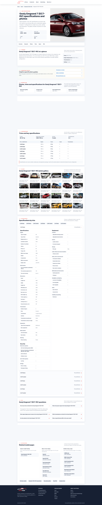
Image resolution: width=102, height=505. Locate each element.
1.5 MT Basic (22, 144)
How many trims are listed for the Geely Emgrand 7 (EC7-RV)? (32, 405)
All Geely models (23, 480)
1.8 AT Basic (22, 155)
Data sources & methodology (76, 493)
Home (18, 6)
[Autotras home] (21, 490)
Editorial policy (74, 495)
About (72, 490)
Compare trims (62, 480)
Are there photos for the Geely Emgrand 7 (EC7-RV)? (30, 418)
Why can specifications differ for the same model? (62, 418)
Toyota (55, 498)
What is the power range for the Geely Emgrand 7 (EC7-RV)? (63, 405)
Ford (55, 495)
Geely (22, 6)
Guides (72, 491)
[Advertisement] (51, 113)
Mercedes (56, 491)
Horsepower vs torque (69, 69)
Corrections (73, 496)
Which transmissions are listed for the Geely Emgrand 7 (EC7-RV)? (65, 414)
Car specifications (42, 490)
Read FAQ (55, 480)
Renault (56, 496)
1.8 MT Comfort (23, 153)
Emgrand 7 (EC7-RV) (28, 6)
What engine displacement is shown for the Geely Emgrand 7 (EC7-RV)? (34, 414)
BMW (55, 493)
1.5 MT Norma (22, 146)
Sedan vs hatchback (69, 72)
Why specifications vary (69, 75)
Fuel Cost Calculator (42, 491)
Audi (55, 490)
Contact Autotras (41, 493)
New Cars (49, 2)
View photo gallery (47, 480)
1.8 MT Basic (22, 151)
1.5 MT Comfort (23, 148)
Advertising (40, 495)
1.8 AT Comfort (22, 158)
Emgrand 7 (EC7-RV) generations (35, 480)
